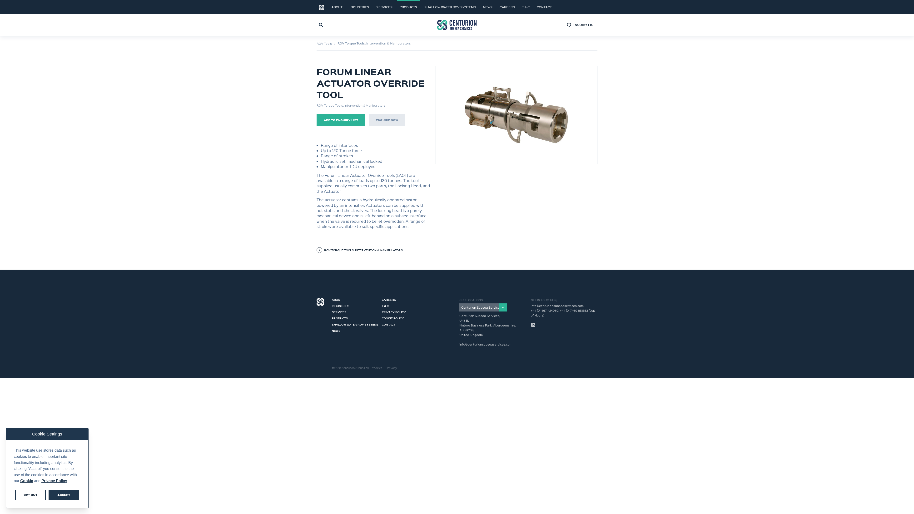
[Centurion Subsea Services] (483, 307)
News (487, 7)
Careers (507, 7)
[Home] (322, 7)
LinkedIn (588, 7)
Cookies (377, 368)
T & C (526, 7)
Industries (359, 7)
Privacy (392, 368)
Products (408, 7)
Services (384, 7)
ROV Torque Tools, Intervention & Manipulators (374, 43)
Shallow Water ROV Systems (450, 7)
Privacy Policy (394, 311)
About (337, 7)
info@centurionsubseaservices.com (557, 306)
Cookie (26, 481)
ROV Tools (324, 43)
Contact (544, 7)
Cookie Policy (393, 317)
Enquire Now (387, 120)
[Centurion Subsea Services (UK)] (457, 25)
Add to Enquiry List (341, 120)
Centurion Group (320, 302)
